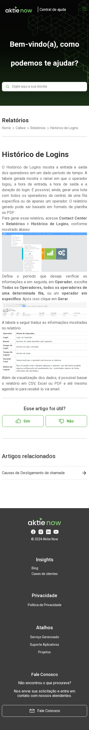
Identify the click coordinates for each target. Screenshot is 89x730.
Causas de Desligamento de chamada (33, 473)
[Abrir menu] (84, 9)
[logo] (34, 9)
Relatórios (38, 128)
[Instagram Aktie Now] (41, 532)
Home (6, 128)
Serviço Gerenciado (44, 637)
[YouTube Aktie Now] (56, 532)
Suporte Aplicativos (44, 644)
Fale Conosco (48, 711)
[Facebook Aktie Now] (33, 532)
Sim (26, 421)
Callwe (21, 128)
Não (70, 421)
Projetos (44, 652)
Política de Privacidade (44, 605)
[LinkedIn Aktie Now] (48, 532)
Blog (35, 568)
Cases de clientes (45, 574)
